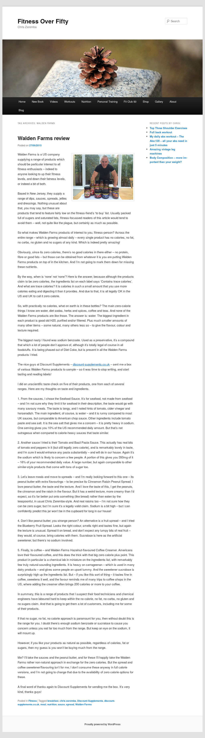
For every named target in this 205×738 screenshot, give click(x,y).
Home (22, 101)
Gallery (159, 101)
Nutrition (86, 101)
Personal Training (107, 101)
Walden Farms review (44, 138)
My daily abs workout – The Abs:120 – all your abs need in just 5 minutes (168, 140)
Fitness (32, 701)
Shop (146, 101)
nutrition (52, 704)
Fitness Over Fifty (43, 21)
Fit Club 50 (130, 101)
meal (43, 704)
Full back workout (161, 132)
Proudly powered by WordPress (102, 724)
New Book (38, 101)
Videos (54, 101)
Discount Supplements (90, 701)
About (173, 101)
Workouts (69, 101)
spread (70, 704)
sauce (61, 704)
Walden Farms (83, 704)
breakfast (52, 701)
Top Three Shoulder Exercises (168, 128)
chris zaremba (68, 701)
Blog (21, 110)
